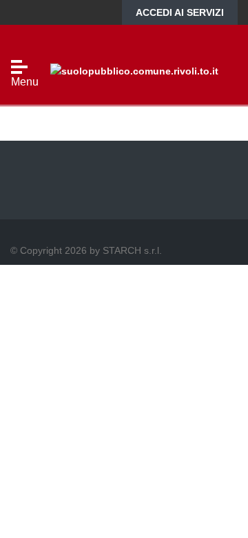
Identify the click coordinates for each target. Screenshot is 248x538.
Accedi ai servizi (180, 12)
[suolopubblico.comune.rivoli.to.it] (134, 69)
